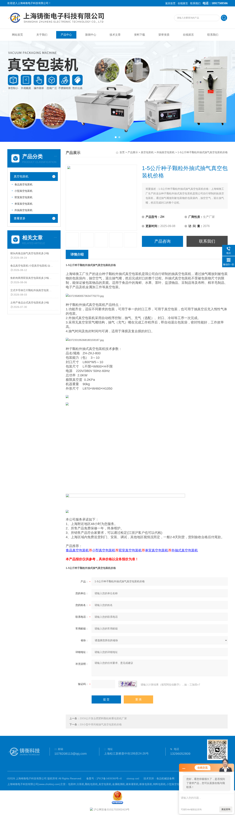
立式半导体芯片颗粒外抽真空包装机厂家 (31, 290)
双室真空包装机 (23, 197)
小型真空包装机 (23, 191)
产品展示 (133, 152)
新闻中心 (90, 34)
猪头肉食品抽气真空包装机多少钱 (29, 253)
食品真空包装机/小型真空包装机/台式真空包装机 (31, 265)
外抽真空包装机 (23, 210)
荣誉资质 (163, 34)
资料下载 (139, 34)
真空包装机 (21, 176)
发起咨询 (225, 809)
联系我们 (195, 3)
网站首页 (17, 34)
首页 (122, 152)
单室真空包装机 (23, 203)
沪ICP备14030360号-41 (109, 778)
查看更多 (20, 218)
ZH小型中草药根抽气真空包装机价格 (101, 724)
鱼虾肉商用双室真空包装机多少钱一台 (31, 278)
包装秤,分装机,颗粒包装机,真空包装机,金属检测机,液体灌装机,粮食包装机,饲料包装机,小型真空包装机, (126, 784)
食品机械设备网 (165, 778)
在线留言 (183, 3)
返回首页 (170, 3)
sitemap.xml (132, 778)
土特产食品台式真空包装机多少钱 (29, 302)
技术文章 (115, 34)
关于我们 (41, 34)
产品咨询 (162, 241)
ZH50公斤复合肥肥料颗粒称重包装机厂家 (103, 718)
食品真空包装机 (23, 184)
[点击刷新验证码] (128, 684)
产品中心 (66, 34)
